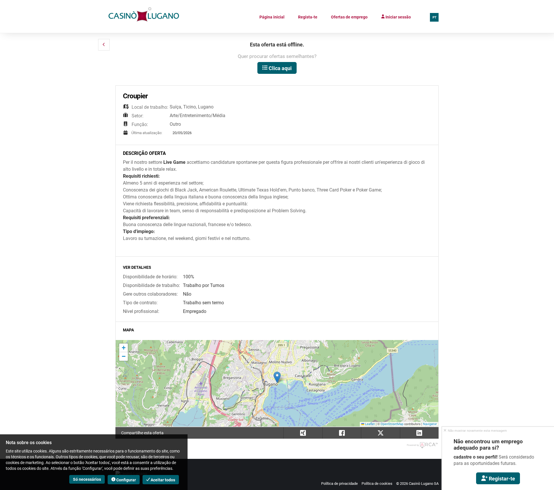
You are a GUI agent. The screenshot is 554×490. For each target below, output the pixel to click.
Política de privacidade (339, 483)
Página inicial (272, 17)
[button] (104, 44)
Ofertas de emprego (349, 17)
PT (435, 17)
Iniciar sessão (398, 17)
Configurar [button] (125, 480)
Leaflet (369, 424)
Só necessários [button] (87, 479)
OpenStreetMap (392, 424)
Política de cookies (377, 483)
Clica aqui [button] (279, 68)
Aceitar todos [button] (162, 480)
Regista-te (307, 17)
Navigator (430, 424)
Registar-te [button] (501, 479)
